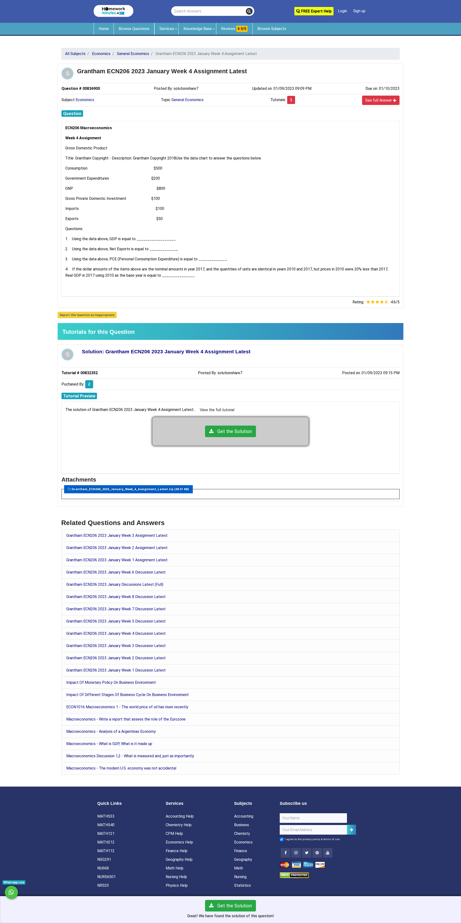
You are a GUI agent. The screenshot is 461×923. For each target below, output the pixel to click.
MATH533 (106, 816)
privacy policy (311, 839)
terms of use (331, 839)
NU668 (103, 868)
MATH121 (106, 833)
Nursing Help (176, 876)
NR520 (103, 885)
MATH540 (106, 825)
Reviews (233, 28)
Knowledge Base (197, 28)
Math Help (174, 868)
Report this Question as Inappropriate (87, 315)
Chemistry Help (179, 825)
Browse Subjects (271, 28)
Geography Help (179, 859)
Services (166, 28)
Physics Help (177, 885)
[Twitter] (306, 853)
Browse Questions (134, 28)
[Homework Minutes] (113, 10)
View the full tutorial (217, 410)
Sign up (359, 11)
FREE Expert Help (316, 11)
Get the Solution (233, 431)
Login (342, 11)
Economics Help (179, 842)
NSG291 (104, 859)
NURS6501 (106, 876)
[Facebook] (285, 853)
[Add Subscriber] (351, 830)
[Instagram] (296, 853)
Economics (85, 100)
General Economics (187, 100)
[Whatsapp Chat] (11, 892)
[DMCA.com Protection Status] (294, 875)
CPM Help (174, 833)
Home (104, 28)
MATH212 (106, 842)
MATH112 (106, 851)
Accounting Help (180, 816)
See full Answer (379, 100)
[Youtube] (317, 853)
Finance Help (177, 851)
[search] (249, 11)
